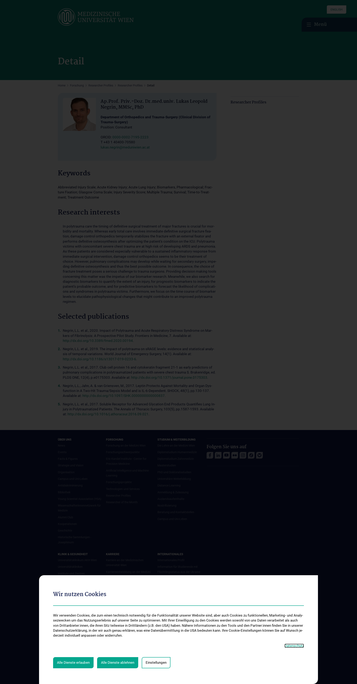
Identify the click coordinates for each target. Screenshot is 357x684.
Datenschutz (294, 646)
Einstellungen (156, 662)
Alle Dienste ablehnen (117, 662)
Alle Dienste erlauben (73, 662)
